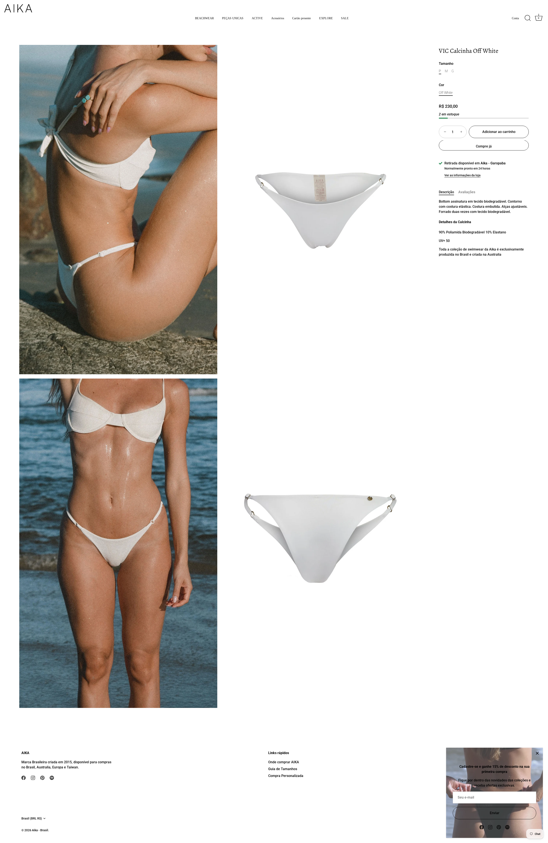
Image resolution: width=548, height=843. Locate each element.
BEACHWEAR (204, 18)
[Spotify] (507, 827)
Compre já (484, 146)
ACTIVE (257, 18)
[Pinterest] (499, 827)
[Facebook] (482, 827)
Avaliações (466, 192)
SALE (345, 18)
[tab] (448, 192)
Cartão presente (301, 18)
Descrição (446, 192)
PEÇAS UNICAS (232, 18)
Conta (515, 18)
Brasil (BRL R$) (31, 818)
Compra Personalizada (285, 776)
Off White (446, 93)
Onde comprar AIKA (283, 762)
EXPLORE (326, 18)
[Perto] (537, 753)
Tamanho (446, 64)
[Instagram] (490, 827)
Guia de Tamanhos (282, 769)
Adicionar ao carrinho (498, 132)
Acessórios (277, 18)
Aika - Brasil (40, 830)
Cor (441, 85)
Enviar (494, 813)
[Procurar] (527, 18)
